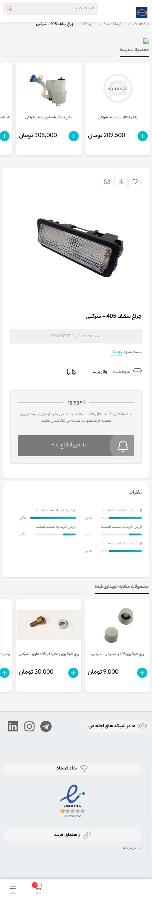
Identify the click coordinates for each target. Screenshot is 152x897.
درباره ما (129, 848)
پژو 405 (116, 352)
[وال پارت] (142, 11)
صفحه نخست (138, 24)
